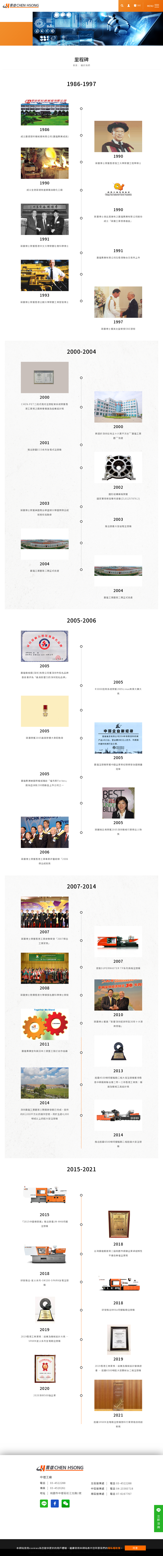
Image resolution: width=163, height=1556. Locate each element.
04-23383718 (124, 1488)
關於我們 (85, 65)
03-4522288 (58, 1483)
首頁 (75, 65)
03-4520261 (58, 1488)
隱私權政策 (114, 1548)
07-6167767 (124, 1494)
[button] (122, 6)
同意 (135, 1548)
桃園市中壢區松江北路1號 (66, 1493)
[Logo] (20, 5)
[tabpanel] (81, 29)
